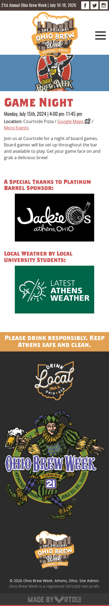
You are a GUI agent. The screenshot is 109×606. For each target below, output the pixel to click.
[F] (85, 5)
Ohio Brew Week (37, 580)
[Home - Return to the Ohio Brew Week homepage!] (54, 36)
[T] (94, 5)
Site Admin (89, 580)
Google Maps (70, 121)
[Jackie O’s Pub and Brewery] (54, 218)
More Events (16, 128)
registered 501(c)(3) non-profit (72, 586)
